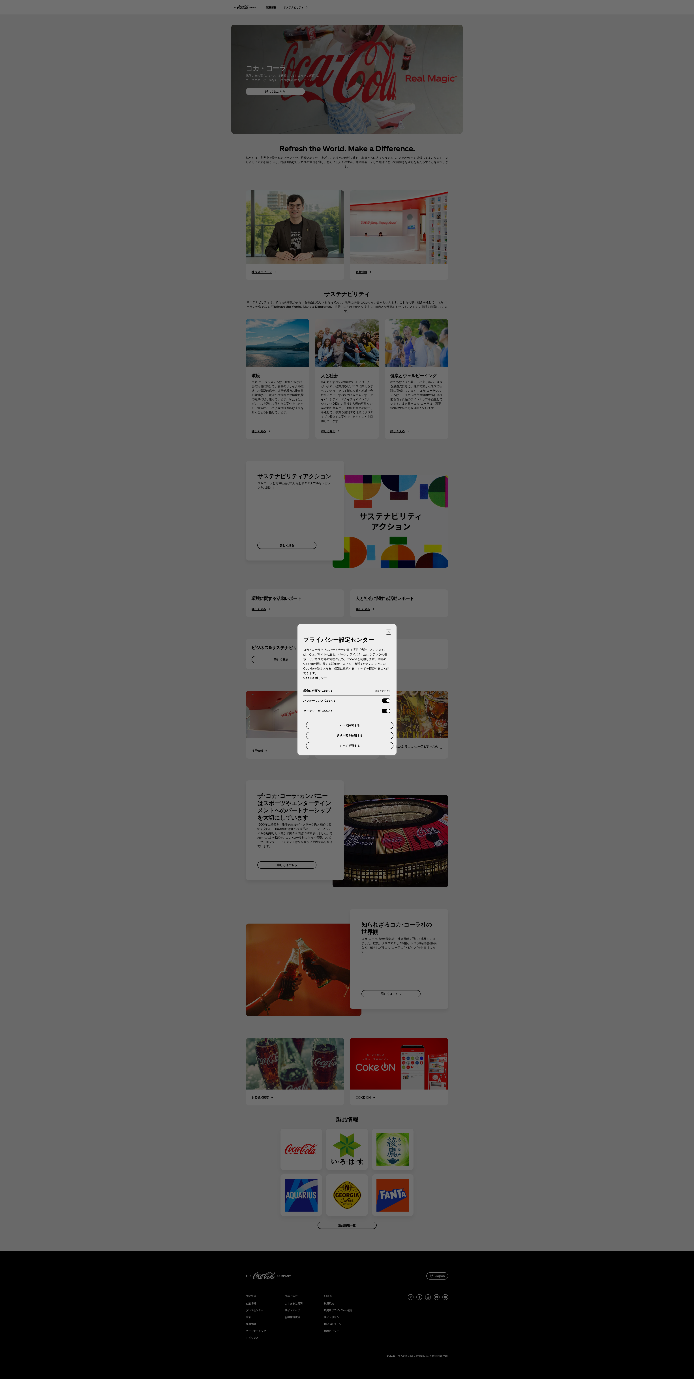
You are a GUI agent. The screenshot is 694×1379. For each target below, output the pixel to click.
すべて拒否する (350, 745)
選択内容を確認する (350, 735)
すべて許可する (350, 725)
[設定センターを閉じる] (388, 632)
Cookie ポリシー (315, 677)
